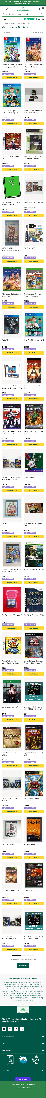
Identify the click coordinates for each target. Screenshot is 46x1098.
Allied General (29, 478)
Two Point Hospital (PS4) (30, 341)
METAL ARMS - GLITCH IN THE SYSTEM (11, 800)
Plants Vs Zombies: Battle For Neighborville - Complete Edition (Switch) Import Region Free (11, 66)
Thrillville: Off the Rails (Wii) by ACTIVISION (11, 479)
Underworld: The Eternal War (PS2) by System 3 (31, 708)
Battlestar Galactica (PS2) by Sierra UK (10, 937)
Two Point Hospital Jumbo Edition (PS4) (10, 112)
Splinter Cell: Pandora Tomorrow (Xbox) (32, 112)
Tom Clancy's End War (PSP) (32, 387)
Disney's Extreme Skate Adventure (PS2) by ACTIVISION (11, 570)
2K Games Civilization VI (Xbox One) (10, 295)
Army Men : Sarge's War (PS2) (33, 433)
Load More (22, 965)
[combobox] (22, 14)
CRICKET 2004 (8, 845)
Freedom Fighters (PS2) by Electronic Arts (11, 433)
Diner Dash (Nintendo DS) (10, 158)
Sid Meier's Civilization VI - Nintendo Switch (32, 66)
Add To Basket (12, 77)
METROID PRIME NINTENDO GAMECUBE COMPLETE (11, 249)
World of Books (19, 1084)
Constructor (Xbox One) (11, 707)
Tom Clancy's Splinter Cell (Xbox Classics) (32, 158)
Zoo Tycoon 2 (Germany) (7, 616)
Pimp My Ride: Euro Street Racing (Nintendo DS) (10, 662)
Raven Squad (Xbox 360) (31, 570)
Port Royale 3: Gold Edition (10, 754)
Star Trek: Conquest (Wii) (31, 616)
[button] (3, 8)
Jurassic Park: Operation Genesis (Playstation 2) (30, 662)
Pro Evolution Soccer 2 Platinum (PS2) (11, 203)
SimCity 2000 (28, 248)
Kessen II (5, 523)
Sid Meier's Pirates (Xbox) (30, 800)
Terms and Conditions (23, 1087)
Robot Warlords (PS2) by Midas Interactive (31, 937)
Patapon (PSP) (29, 845)
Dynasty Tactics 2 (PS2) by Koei (32, 754)
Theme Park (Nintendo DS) (32, 525)
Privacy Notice (30, 1084)
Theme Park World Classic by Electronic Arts (10, 387)
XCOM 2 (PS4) (7, 340)
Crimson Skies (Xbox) (10, 890)
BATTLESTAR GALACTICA (28, 891)
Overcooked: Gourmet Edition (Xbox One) (32, 295)
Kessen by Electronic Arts (31, 203)
